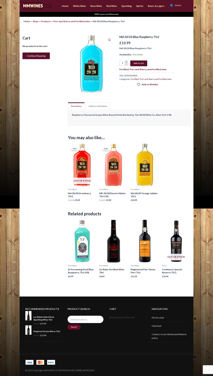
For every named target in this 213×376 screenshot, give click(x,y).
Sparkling (126, 5)
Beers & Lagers (156, 5)
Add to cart (139, 63)
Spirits (139, 5)
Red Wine (111, 5)
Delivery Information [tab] (98, 106)
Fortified (124, 69)
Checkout (156, 325)
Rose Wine (96, 5)
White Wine (79, 5)
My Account (158, 317)
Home (65, 5)
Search (74, 327)
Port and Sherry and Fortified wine (148, 69)
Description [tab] (76, 106)
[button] (109, 40)
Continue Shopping (36, 55)
